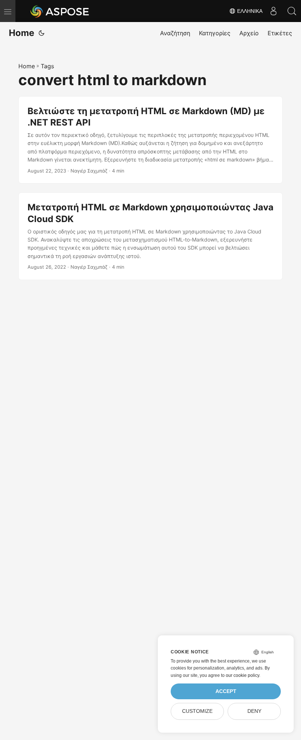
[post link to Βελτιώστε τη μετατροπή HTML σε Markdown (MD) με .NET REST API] (150, 140)
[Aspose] (60, 11)
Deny (254, 711)
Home (21, 33)
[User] (273, 11)
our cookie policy (242, 675)
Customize (197, 711)
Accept (225, 691)
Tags (47, 66)
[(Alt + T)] (41, 33)
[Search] (292, 11)
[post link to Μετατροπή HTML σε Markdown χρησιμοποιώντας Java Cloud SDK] (150, 236)
